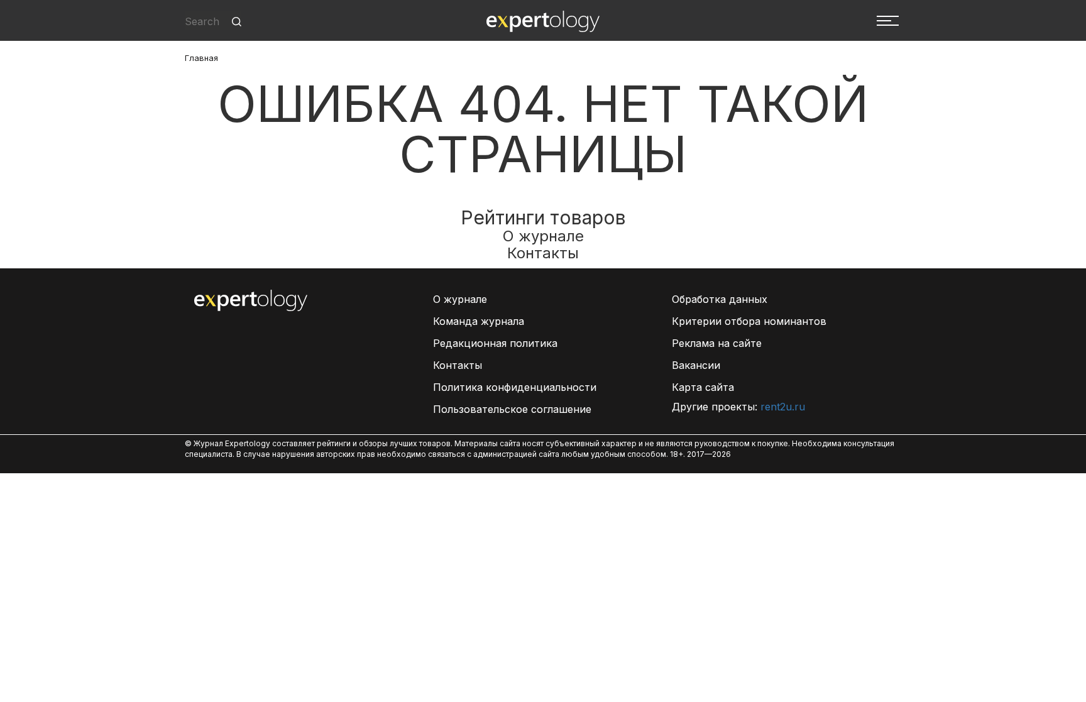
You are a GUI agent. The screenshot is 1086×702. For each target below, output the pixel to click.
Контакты (543, 253)
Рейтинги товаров (543, 217)
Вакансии (696, 365)
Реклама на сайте (717, 343)
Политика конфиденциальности (514, 387)
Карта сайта (703, 387)
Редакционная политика (495, 343)
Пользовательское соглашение (512, 409)
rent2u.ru (782, 406)
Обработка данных (719, 299)
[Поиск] (236, 21)
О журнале (543, 236)
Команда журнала (478, 321)
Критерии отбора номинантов (749, 321)
